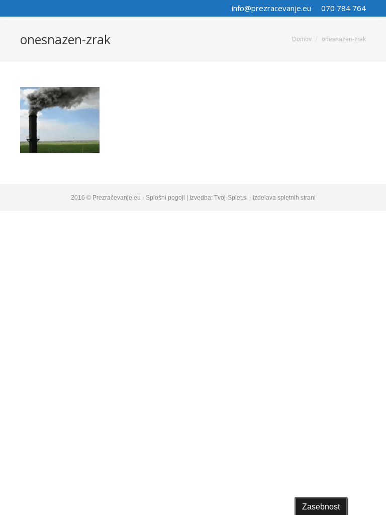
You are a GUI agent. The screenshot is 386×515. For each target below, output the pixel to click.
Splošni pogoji (165, 197)
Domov (302, 39)
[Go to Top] (370, 499)
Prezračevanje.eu (116, 197)
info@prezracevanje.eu (271, 8)
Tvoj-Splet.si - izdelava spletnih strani (265, 197)
